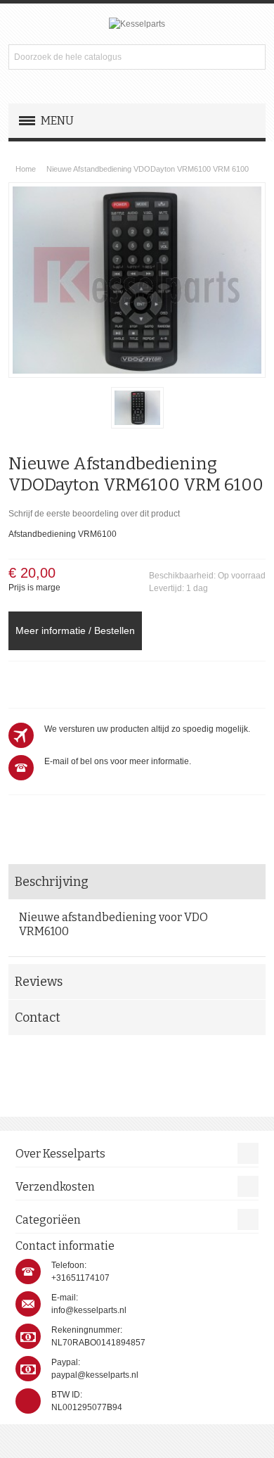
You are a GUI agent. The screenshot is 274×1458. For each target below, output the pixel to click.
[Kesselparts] (137, 24)
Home (25, 169)
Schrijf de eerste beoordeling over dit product (94, 514)
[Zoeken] (253, 57)
